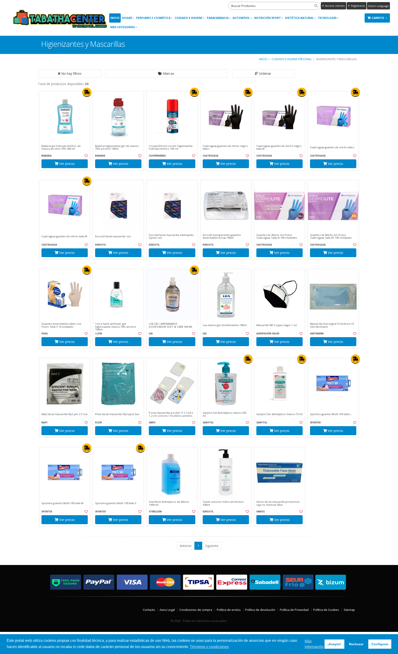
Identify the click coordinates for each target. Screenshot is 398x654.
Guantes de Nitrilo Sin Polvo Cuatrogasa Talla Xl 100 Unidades (276, 236)
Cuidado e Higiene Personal (292, 59)
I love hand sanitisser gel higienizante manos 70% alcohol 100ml (115, 326)
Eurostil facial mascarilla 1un (113, 236)
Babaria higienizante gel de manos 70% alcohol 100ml (116, 147)
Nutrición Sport (267, 18)
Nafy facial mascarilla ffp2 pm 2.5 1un (64, 414)
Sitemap (349, 610)
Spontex (315, 422)
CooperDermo (157, 155)
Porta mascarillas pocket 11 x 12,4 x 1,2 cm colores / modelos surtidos (171, 414)
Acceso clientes (335, 5)
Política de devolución (260, 610)
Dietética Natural (299, 18)
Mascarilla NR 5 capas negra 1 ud (276, 325)
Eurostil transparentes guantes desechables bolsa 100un (222, 236)
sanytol (208, 422)
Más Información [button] (314, 644)
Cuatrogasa (210, 155)
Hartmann (317, 333)
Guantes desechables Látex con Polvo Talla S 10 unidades (61, 325)
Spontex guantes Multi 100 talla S (115, 503)
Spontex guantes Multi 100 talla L (330, 414)
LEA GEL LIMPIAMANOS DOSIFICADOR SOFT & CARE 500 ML (171, 325)
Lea (151, 333)
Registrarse (357, 5)
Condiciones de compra (195, 610)
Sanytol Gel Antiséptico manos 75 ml (279, 414)
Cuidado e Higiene (188, 18)
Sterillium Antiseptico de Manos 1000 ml (169, 503)
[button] (166, 73)
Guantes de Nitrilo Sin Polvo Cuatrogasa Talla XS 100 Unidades (330, 236)
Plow (98, 422)
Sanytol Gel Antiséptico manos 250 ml (224, 414)
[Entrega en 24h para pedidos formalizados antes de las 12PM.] (86, 92)
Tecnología (327, 18)
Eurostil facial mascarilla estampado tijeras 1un (171, 236)
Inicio (115, 18)
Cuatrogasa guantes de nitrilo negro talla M (278, 147)
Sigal (44, 333)
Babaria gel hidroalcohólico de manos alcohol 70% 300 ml (61, 147)
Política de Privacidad (294, 610)
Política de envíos (229, 610)
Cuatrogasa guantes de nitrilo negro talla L (225, 147)
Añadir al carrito (66, 174)
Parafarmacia (217, 18)
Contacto (149, 610)
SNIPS (152, 422)
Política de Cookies (326, 610)
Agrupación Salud (267, 333)
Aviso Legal (167, 610)
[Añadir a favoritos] (86, 155)
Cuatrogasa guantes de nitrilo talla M (64, 236)
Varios (260, 511)
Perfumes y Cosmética (153, 18)
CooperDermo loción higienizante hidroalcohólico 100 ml (171, 147)
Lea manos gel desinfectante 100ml (225, 325)
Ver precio (66, 163)
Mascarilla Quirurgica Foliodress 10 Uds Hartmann (332, 325)
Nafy (44, 422)
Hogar (127, 18)
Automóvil (241, 18)
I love (98, 333)
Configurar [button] (380, 644)
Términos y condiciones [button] (209, 647)
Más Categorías (122, 27)
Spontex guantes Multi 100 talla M (62, 503)
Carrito (378, 18)
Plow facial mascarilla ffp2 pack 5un (117, 414)
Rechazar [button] (356, 644)
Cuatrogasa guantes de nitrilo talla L (332, 147)
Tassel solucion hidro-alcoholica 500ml (223, 503)
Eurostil (100, 244)
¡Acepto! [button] (334, 644)
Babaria (46, 155)
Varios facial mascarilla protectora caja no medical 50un (277, 503)
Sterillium (155, 511)
